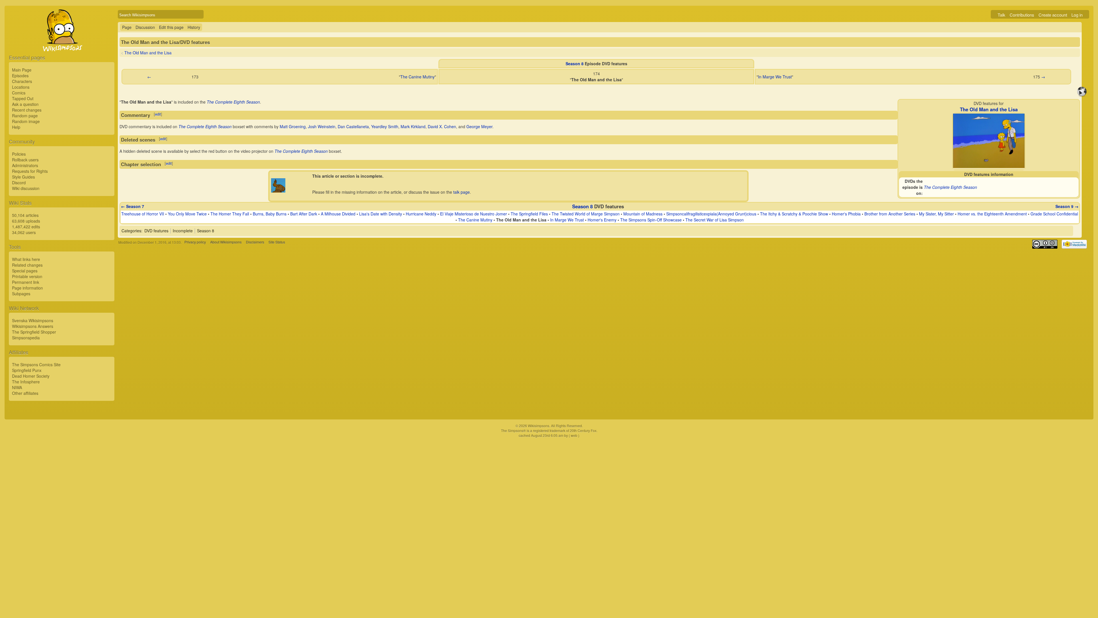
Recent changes (26, 110)
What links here (26, 259)
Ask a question (25, 104)
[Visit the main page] (61, 43)
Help (16, 127)
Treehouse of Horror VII (142, 214)
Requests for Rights (30, 171)
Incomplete (183, 230)
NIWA (17, 387)
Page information (27, 288)
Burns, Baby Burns (270, 214)
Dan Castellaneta (353, 126)
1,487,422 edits (26, 226)
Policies (19, 154)
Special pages (24, 271)
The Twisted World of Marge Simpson (586, 214)
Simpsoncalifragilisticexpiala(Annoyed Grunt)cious (711, 214)
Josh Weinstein (321, 126)
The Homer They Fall (229, 214)
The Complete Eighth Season (950, 187)
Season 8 (575, 63)
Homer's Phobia (846, 214)
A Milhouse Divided (338, 214)
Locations (20, 87)
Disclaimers (255, 242)
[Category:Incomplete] (278, 191)
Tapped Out (22, 98)
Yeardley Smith (384, 126)
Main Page (21, 70)
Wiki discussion (25, 188)
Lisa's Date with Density (380, 214)
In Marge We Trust (775, 77)
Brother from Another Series (889, 214)
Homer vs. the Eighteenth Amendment (992, 214)
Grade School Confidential (1054, 214)
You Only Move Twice (187, 214)
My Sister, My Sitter (936, 214)
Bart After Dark (303, 214)
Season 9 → (1067, 206)
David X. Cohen (442, 126)
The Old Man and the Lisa (148, 53)
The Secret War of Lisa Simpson (714, 220)
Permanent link (25, 282)
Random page (25, 115)
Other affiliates (25, 393)
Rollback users (25, 160)
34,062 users (24, 232)
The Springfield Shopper (34, 332)
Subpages (21, 293)
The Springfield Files (529, 214)
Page (127, 27)
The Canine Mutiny (417, 77)
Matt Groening (293, 126)
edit (158, 114)
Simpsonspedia (26, 337)
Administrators (25, 165)
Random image (26, 121)
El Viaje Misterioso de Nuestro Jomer (473, 214)
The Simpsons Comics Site (36, 364)
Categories (131, 230)
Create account (1053, 15)
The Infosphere (26, 382)
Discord (19, 182)
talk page (461, 192)
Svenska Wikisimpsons (32, 320)
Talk (1001, 15)
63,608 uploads (26, 221)
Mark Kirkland (413, 126)
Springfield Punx (26, 370)
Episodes (20, 75)
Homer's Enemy (602, 220)
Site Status (276, 242)
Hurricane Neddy (421, 214)
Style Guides (23, 177)
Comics (18, 93)
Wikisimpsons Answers (32, 326)
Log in (1077, 15)
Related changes (27, 265)
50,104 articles (25, 215)
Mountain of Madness (643, 214)
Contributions (1022, 15)
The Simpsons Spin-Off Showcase (651, 220)
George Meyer (479, 126)
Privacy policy (195, 242)
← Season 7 (132, 206)
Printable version (27, 276)
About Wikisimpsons (226, 242)
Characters (22, 81)
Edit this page (171, 27)
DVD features (156, 230)
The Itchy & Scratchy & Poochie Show (794, 214)
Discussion (145, 27)
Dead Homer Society (30, 376)
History (194, 27)
